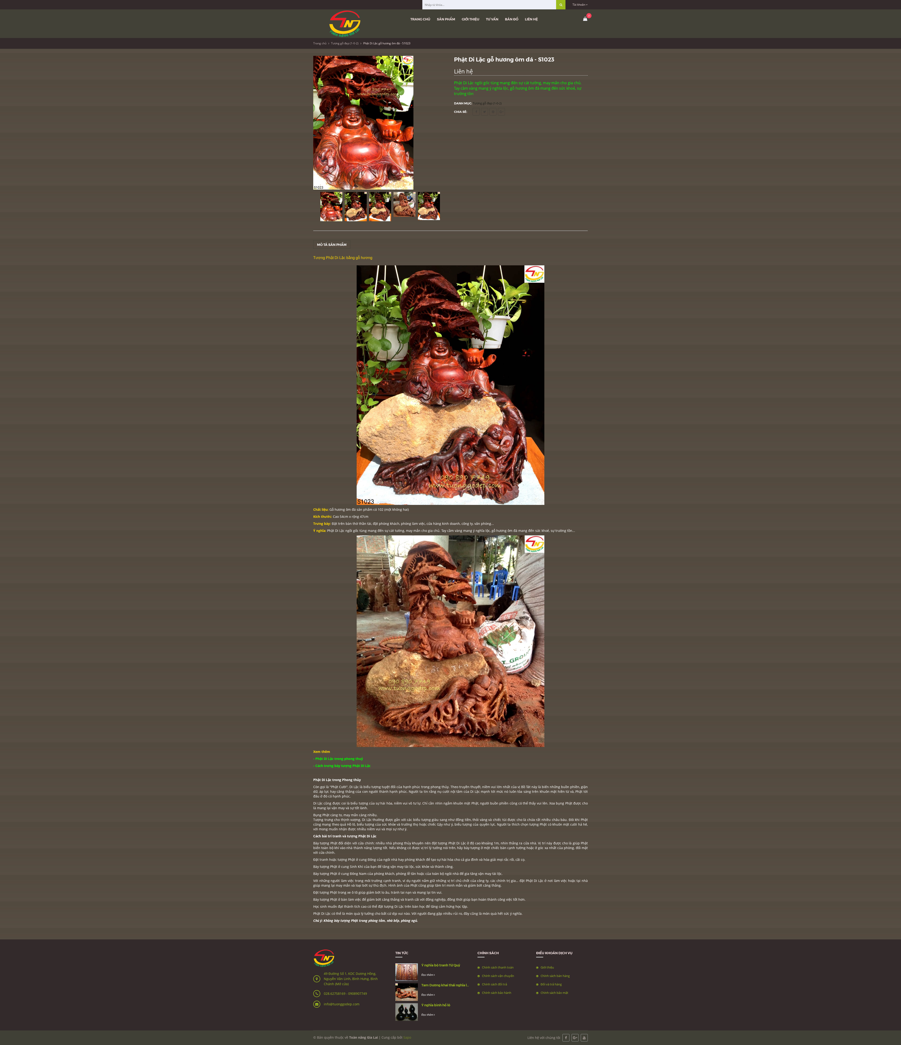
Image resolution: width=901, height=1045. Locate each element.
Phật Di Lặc (367, 836)
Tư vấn (492, 19)
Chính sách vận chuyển (498, 976)
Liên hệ (531, 19)
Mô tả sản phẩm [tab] (332, 244)
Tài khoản (579, 5)
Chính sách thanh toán (498, 967)
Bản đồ (511, 19)
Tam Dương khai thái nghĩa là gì (446, 985)
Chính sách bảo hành (496, 993)
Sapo (407, 1037)
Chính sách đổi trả (494, 984)
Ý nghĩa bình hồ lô (435, 1005)
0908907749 (357, 993)
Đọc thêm (427, 975)
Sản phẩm (446, 19)
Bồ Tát (526, 787)
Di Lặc (354, 787)
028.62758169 (335, 993)
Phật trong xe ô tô (344, 892)
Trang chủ (420, 19)
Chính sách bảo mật (554, 993)
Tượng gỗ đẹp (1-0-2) (345, 43)
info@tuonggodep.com (341, 1004)
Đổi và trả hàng (551, 984)
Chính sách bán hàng (555, 976)
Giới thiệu (470, 19)
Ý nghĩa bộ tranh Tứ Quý (440, 965)
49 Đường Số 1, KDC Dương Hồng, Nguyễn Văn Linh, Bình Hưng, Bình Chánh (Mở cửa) (351, 978)
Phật (474, 803)
